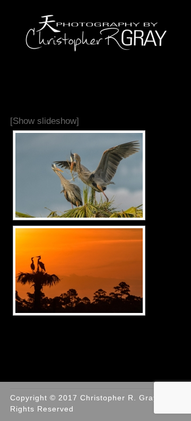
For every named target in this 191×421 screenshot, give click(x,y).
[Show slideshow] (44, 121)
